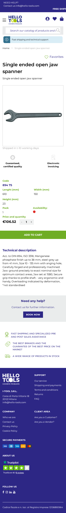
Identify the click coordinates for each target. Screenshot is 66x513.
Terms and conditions (46, 389)
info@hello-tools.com (27, 5)
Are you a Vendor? (44, 421)
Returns (38, 394)
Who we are (9, 417)
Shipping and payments (47, 385)
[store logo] (15, 20)
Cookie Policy (10, 430)
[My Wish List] (55, 19)
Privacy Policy (10, 426)
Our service (40, 380)
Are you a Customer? (45, 417)
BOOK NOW (33, 314)
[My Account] (48, 19)
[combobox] (33, 30)
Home (6, 48)
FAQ (36, 398)
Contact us (8, 421)
